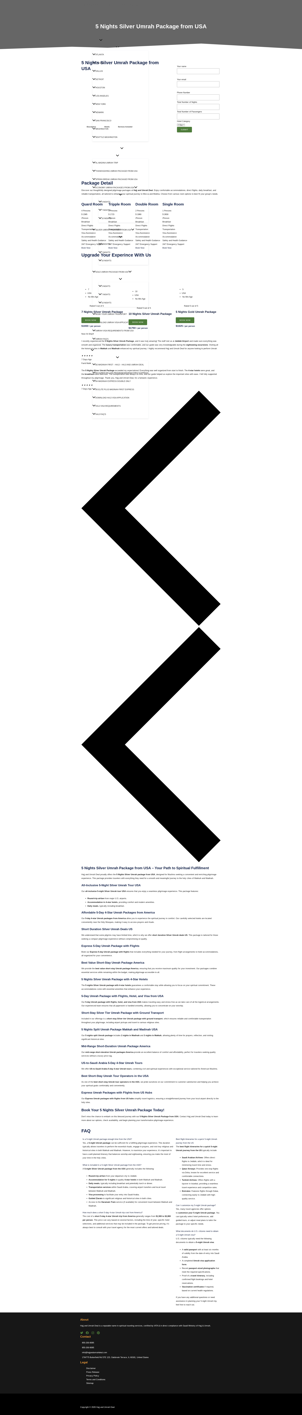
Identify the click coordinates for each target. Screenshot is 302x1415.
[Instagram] (92, 1334)
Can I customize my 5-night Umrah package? (196, 1205)
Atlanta (99, 55)
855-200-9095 (88, 1343)
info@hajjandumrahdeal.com (94, 1352)
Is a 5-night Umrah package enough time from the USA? (107, 1139)
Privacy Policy (92, 1376)
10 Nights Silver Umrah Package (150, 313)
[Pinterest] (98, 1334)
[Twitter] (81, 1334)
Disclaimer (91, 1368)
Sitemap (89, 1383)
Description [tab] (91, 127)
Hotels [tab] (107, 127)
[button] (84, 97)
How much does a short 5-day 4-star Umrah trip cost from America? (113, 1212)
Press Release (92, 1372)
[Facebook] (87, 1334)
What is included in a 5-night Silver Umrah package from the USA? (112, 1165)
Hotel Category (183, 121)
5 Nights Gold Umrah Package (196, 311)
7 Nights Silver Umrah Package (102, 311)
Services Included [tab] (124, 127)
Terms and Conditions (95, 1379)
